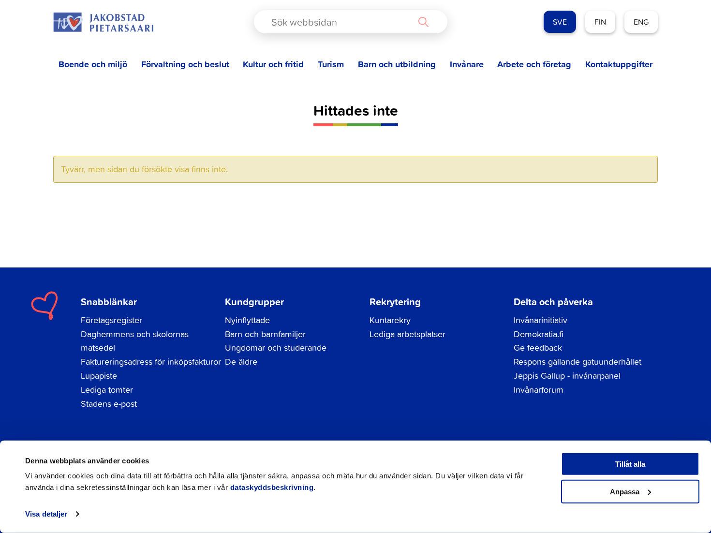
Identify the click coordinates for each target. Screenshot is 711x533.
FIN (600, 21)
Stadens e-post (109, 404)
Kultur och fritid (273, 64)
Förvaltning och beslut (185, 64)
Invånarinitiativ (540, 320)
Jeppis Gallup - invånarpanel (567, 376)
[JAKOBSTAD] (103, 22)
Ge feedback (538, 347)
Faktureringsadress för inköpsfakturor (151, 361)
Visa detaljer (46, 514)
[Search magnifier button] (423, 22)
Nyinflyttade (247, 320)
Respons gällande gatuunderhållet (577, 361)
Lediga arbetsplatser (407, 334)
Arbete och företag (534, 64)
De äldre (241, 361)
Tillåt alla (630, 464)
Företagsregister (111, 320)
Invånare (467, 64)
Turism (331, 64)
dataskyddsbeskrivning (272, 487)
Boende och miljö (93, 64)
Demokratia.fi (538, 334)
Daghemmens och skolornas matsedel (135, 341)
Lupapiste (99, 376)
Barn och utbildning (397, 64)
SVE (560, 21)
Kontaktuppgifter (618, 64)
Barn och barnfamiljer (265, 334)
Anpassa (624, 491)
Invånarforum (538, 390)
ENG (641, 21)
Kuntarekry (390, 320)
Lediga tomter (107, 390)
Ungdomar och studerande (275, 347)
